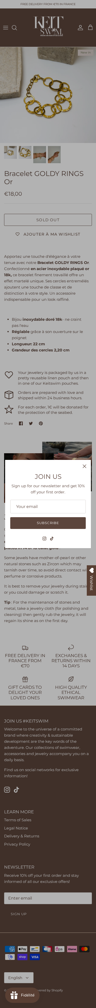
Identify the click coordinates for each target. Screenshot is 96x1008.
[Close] (84, 466)
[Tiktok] (52, 538)
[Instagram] (44, 538)
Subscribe (48, 523)
